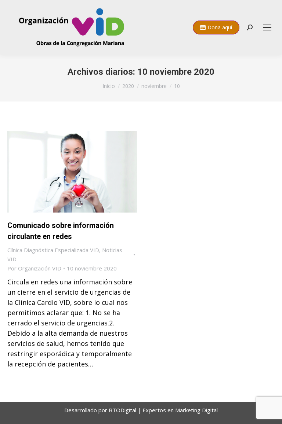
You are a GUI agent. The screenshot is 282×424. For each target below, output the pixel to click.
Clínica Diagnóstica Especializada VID (53, 250)
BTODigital (123, 410)
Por (34, 268)
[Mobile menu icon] (267, 27)
